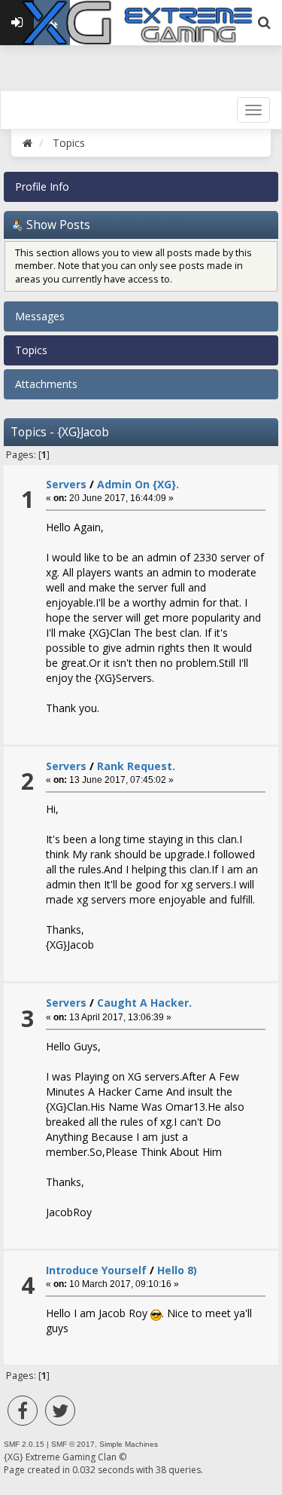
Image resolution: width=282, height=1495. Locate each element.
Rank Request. (136, 766)
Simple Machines (128, 1444)
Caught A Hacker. (144, 1002)
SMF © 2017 (73, 1444)
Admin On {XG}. (138, 484)
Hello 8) (177, 1270)
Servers (66, 484)
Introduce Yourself (96, 1270)
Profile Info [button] (42, 186)
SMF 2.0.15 (24, 1444)
